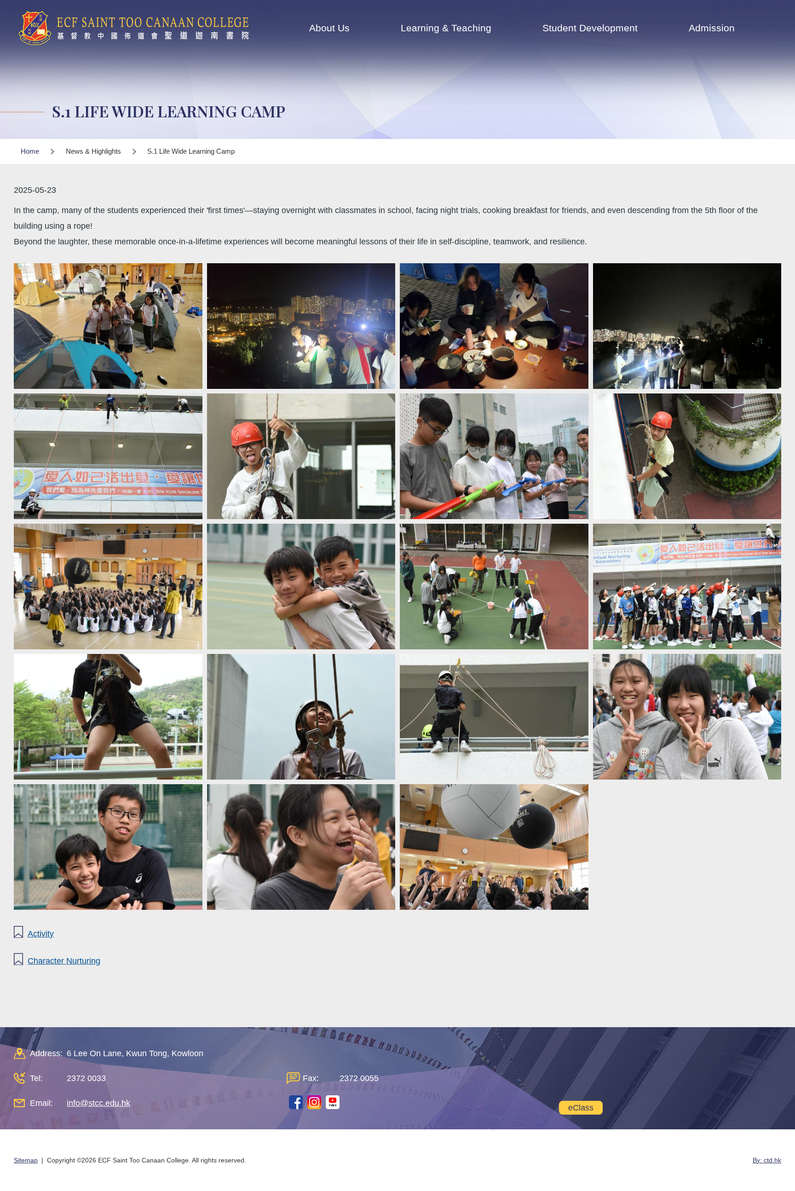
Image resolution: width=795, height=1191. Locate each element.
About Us (329, 28)
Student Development (590, 28)
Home (30, 151)
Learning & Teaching (446, 28)
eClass (580, 1107)
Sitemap (26, 1160)
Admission (712, 28)
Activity (41, 933)
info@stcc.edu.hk (98, 1103)
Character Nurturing (64, 961)
